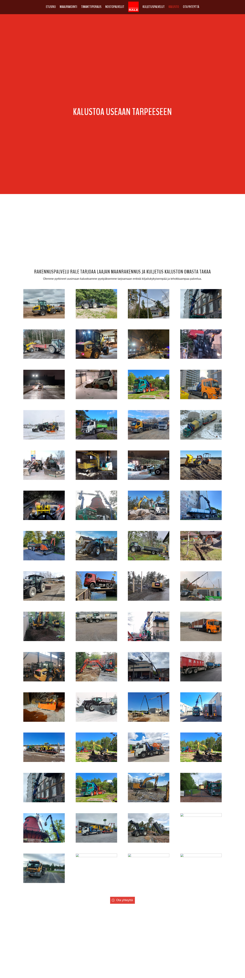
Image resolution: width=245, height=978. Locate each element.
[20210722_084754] (148, 856)
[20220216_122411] (44, 801)
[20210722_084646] (96, 856)
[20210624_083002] (96, 841)
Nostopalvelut (114, 6)
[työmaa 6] (201, 478)
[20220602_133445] (201, 801)
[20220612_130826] (96, 801)
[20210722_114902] (201, 856)
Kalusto (174, 6)
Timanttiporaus (91, 6)
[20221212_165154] (44, 720)
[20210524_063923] (201, 815)
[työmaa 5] (96, 478)
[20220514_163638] (148, 801)
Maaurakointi (68, 6)
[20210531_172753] (44, 841)
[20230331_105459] (44, 760)
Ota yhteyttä (191, 6)
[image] (44, 317)
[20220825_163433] (201, 720)
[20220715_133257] (148, 760)
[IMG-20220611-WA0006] (44, 881)
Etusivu (51, 6)
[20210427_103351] (148, 841)
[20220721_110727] (148, 720)
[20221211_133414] (96, 720)
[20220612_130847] (96, 760)
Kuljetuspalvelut (154, 6)
